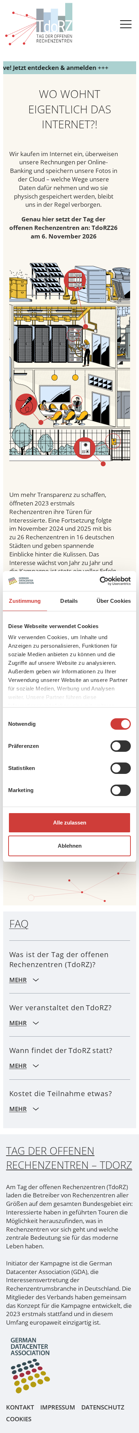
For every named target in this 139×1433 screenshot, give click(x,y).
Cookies (18, 1419)
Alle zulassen (69, 823)
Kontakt (20, 1407)
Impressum (57, 1407)
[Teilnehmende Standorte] (76, 273)
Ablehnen (70, 846)
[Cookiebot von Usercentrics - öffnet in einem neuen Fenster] (100, 581)
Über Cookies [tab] (114, 601)
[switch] (120, 746)
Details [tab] (69, 601)
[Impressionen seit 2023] (48, 398)
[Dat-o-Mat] (97, 437)
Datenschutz (102, 1407)
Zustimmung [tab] (25, 601)
